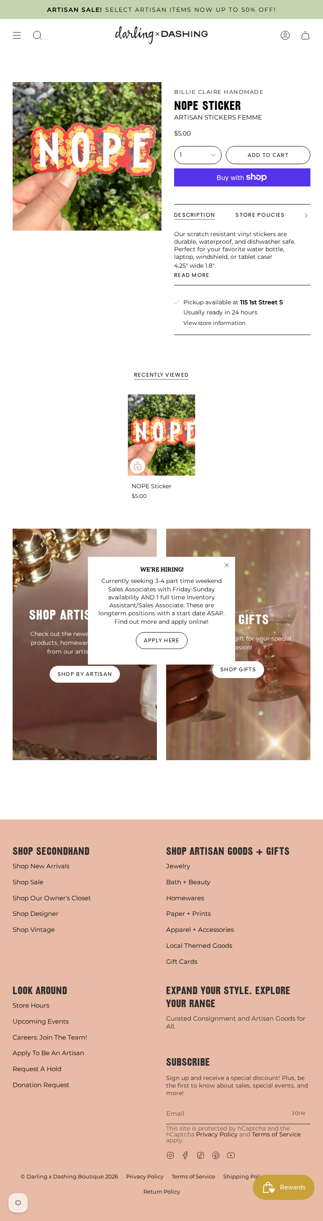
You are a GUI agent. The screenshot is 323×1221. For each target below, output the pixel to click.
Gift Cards (181, 962)
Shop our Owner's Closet (52, 898)
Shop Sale (28, 882)
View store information (214, 323)
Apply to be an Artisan (48, 1053)
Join (298, 1113)
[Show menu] (17, 35)
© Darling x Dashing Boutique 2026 (69, 1176)
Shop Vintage (34, 930)
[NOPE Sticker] (162, 435)
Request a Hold (37, 1069)
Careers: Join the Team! (50, 1037)
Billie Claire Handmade (219, 91)
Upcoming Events (41, 1021)
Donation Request (41, 1085)
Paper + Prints (188, 914)
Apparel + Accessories (200, 930)
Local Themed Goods (199, 946)
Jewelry (178, 866)
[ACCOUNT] (285, 35)
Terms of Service (276, 1134)
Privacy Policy (217, 1134)
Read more (192, 275)
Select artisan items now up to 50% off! (161, 9)
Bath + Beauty (188, 882)
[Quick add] (137, 466)
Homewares (185, 898)
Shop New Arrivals (41, 866)
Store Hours (31, 1005)
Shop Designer (35, 914)
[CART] (305, 35)
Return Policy (161, 1191)
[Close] (226, 565)
